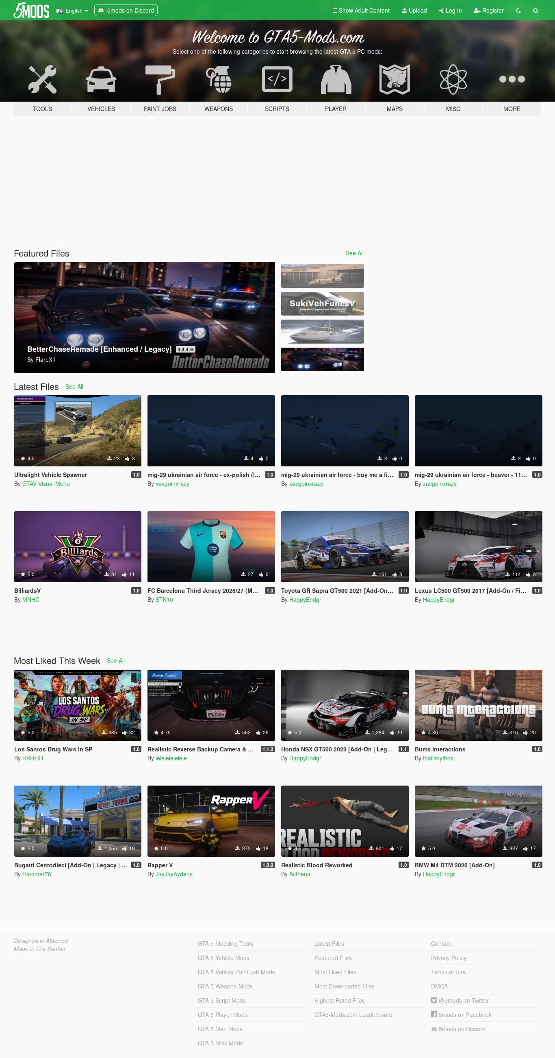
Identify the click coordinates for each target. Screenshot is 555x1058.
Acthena (299, 874)
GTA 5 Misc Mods (220, 1043)
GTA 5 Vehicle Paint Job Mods (236, 972)
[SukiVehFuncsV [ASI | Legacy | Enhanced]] (322, 304)
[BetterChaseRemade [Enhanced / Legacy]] (322, 360)
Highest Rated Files (339, 1000)
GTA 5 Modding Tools (225, 943)
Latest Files (329, 943)
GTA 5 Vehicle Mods (223, 958)
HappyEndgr (305, 599)
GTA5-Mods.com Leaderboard (353, 1014)
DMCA (439, 986)
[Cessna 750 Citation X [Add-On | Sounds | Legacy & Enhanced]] (322, 276)
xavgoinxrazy (172, 483)
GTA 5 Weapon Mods (225, 986)
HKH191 (33, 758)
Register (492, 10)
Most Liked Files (335, 972)
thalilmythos (438, 758)
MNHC (30, 599)
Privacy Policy (448, 958)
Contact (441, 943)
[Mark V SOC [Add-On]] (322, 332)
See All (355, 253)
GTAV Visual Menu (46, 483)
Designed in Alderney (41, 940)
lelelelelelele (171, 758)
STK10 (164, 599)
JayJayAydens (174, 874)
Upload (417, 10)
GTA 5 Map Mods (220, 1029)
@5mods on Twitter (463, 1000)
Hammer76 (36, 874)
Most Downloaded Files (344, 986)
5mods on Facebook (464, 1014)
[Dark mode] (518, 10)
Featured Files (333, 958)
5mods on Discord (461, 1029)
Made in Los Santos (39, 949)
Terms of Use (448, 972)
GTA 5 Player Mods (222, 1014)
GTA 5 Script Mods (222, 1000)
